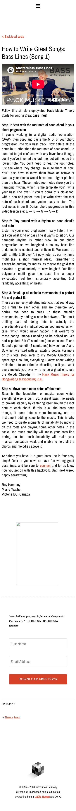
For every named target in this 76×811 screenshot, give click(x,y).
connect (45, 465)
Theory (9, 717)
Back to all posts (14, 36)
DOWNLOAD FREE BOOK (38, 679)
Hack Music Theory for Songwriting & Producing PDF (38, 377)
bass (17, 717)
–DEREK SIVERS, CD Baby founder (36, 621)
